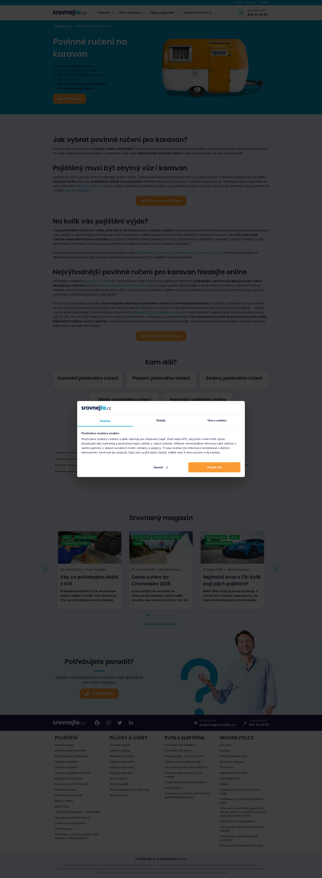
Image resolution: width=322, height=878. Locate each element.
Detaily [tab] (161, 420)
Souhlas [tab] (105, 421)
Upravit (158, 467)
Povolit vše (214, 467)
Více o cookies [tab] (216, 420)
